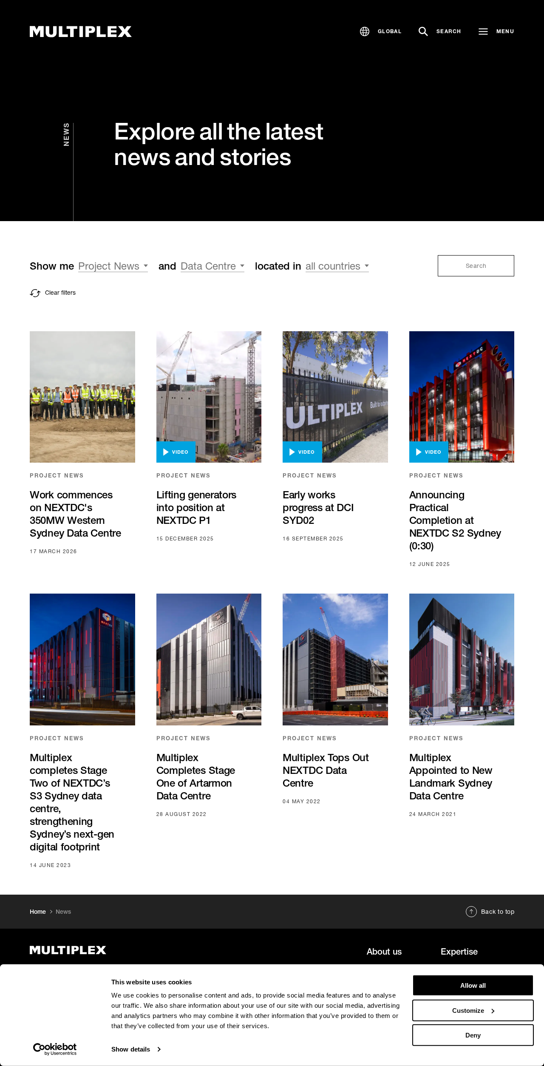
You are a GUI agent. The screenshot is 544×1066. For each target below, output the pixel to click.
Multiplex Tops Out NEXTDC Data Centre (326, 770)
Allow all (473, 985)
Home (38, 911)
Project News (57, 475)
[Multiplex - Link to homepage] (103, 950)
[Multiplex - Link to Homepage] (81, 31)
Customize (468, 1010)
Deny (473, 1035)
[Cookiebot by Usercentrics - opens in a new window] (55, 1049)
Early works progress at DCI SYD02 (318, 507)
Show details (130, 1049)
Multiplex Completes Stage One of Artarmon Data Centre (195, 776)
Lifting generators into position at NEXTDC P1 (196, 507)
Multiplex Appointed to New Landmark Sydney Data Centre (451, 776)
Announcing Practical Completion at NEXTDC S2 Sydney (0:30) (455, 520)
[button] (380, 31)
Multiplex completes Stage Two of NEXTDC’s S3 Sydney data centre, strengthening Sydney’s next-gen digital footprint (72, 802)
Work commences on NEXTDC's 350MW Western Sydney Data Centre (75, 514)
